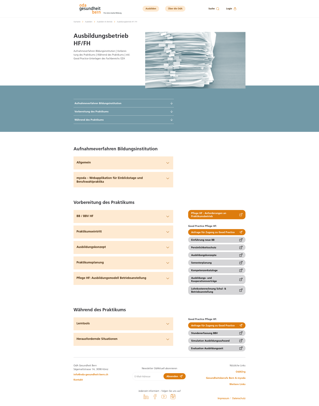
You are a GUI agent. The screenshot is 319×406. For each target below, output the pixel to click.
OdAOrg (240, 371)
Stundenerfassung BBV (204, 333)
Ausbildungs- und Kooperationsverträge (204, 279)
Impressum (223, 398)
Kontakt (78, 379)
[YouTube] (163, 397)
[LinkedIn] (146, 397)
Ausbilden (151, 8)
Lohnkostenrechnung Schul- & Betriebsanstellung (208, 290)
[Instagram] (172, 397)
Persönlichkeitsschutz (203, 247)
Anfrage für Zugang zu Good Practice (213, 232)
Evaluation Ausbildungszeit (207, 348)
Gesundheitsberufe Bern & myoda (225, 377)
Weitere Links (237, 384)
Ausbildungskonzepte (203, 255)
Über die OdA (175, 8)
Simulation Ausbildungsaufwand (210, 340)
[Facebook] (155, 397)
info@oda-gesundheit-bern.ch (91, 374)
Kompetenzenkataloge (204, 270)
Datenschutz (238, 398)
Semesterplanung (201, 262)
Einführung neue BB (202, 239)
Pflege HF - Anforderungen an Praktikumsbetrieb (208, 214)
